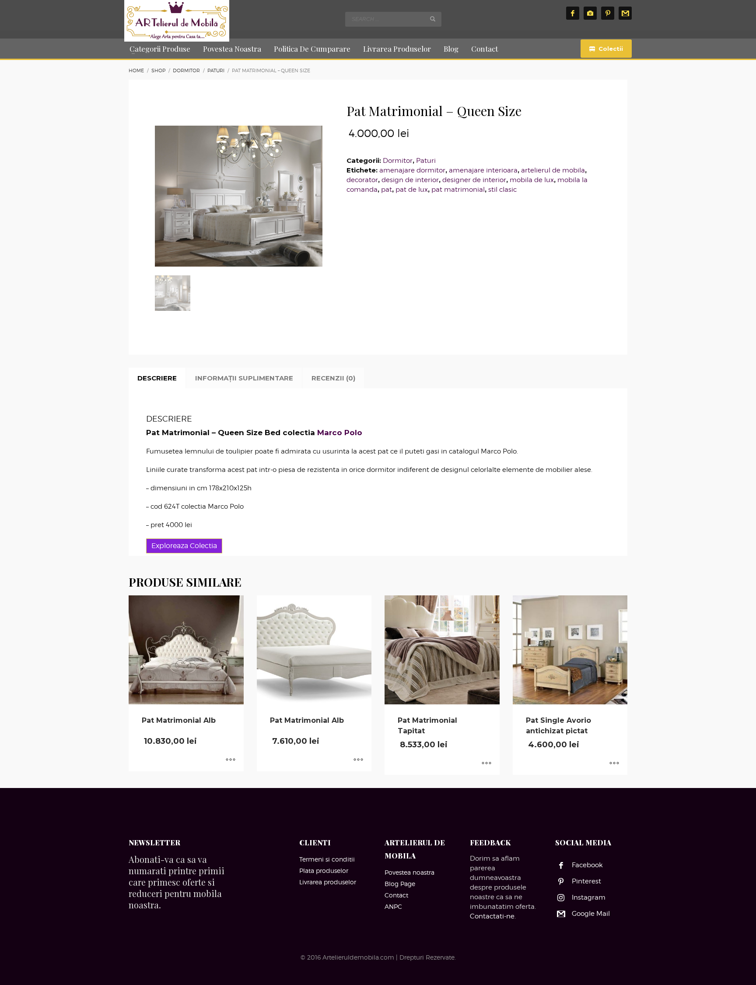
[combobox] (393, 19)
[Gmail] (625, 13)
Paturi (426, 161)
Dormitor (398, 161)
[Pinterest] (607, 13)
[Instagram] (590, 13)
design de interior (410, 180)
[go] (432, 19)
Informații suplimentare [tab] (244, 378)
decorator (362, 180)
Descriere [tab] (157, 378)
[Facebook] (572, 13)
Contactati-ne (492, 916)
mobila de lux (532, 180)
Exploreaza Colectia (184, 546)
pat (386, 189)
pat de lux (412, 189)
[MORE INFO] (230, 760)
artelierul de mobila (553, 170)
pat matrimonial (458, 189)
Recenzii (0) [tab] (333, 378)
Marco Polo (339, 432)
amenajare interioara (483, 170)
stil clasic (502, 189)
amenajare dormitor (412, 170)
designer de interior (474, 180)
